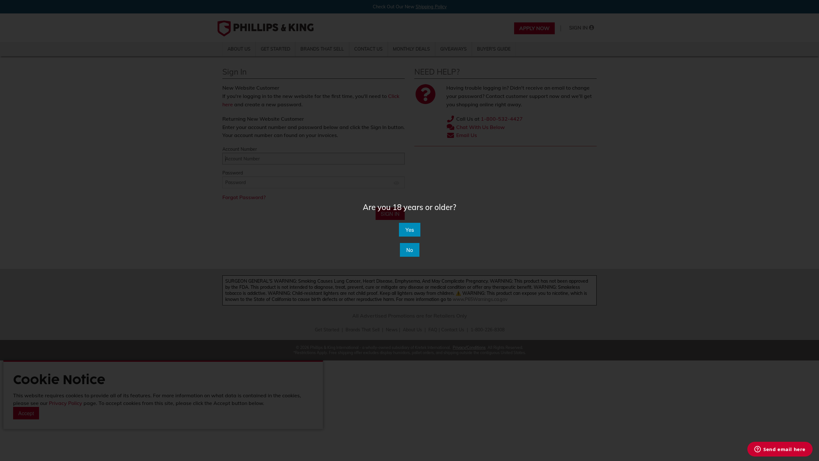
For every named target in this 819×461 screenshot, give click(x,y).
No (409, 250)
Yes (409, 229)
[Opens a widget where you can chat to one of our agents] (780, 450)
